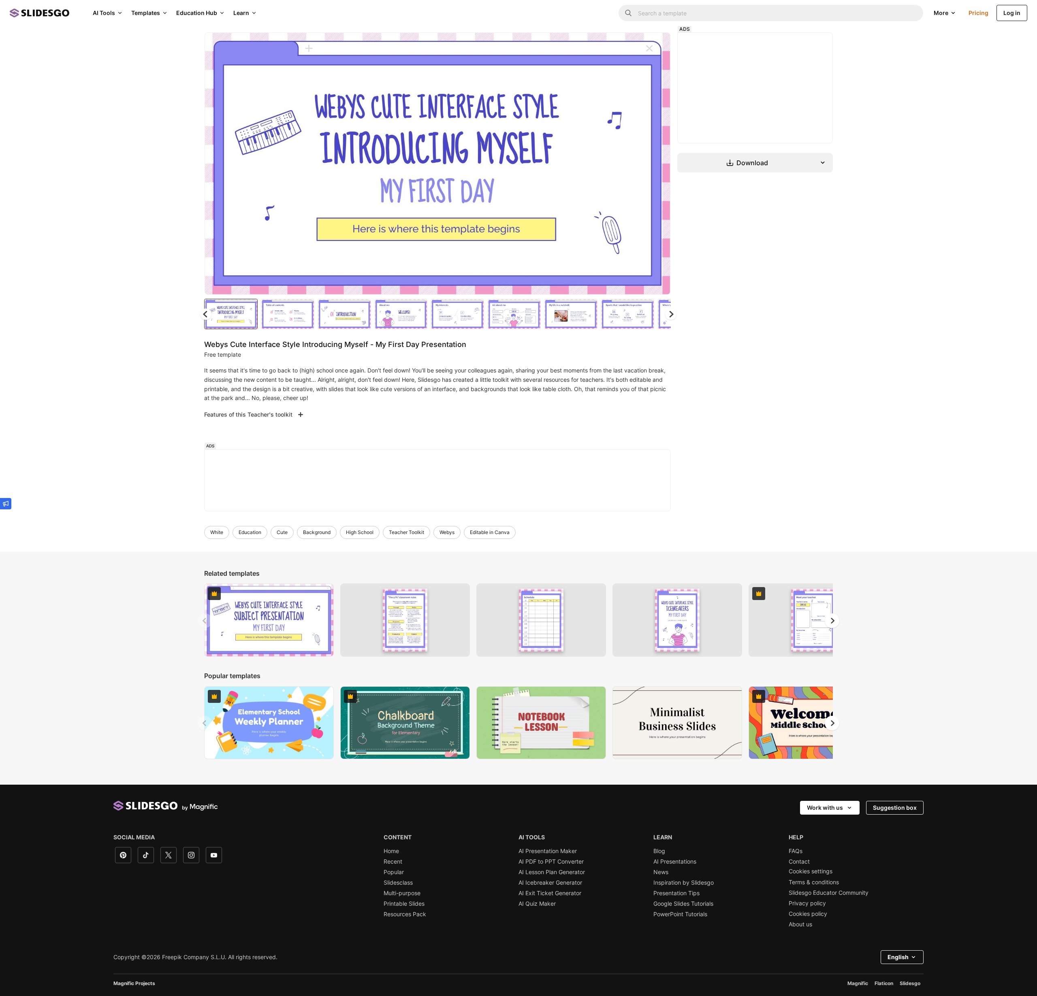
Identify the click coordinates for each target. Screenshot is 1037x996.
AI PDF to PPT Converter (551, 861)
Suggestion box (895, 807)
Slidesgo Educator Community (828, 893)
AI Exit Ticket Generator (549, 893)
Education (250, 532)
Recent (393, 861)
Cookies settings (810, 871)
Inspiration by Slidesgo (683, 882)
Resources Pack (405, 914)
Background (317, 532)
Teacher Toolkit (406, 532)
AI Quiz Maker (537, 903)
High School (359, 532)
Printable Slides (404, 903)
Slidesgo (910, 983)
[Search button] (628, 13)
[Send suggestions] (5, 503)
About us (800, 924)
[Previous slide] (205, 620)
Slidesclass (398, 882)
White (216, 532)
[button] (671, 314)
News (660, 872)
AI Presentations (674, 861)
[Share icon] (657, 45)
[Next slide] (658, 163)
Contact (799, 861)
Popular (394, 872)
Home (391, 851)
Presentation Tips (676, 893)
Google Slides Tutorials (683, 903)
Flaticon (884, 983)
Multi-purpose (402, 893)
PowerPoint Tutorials (680, 914)
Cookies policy (808, 914)
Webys (447, 532)
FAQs (795, 851)
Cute (282, 532)
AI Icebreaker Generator (550, 882)
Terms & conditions (814, 882)
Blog (659, 851)
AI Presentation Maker (547, 851)
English (898, 956)
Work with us (825, 807)
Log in (1011, 12)
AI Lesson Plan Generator (551, 872)
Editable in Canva (490, 532)
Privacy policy (807, 903)
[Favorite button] (635, 45)
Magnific (857, 983)
